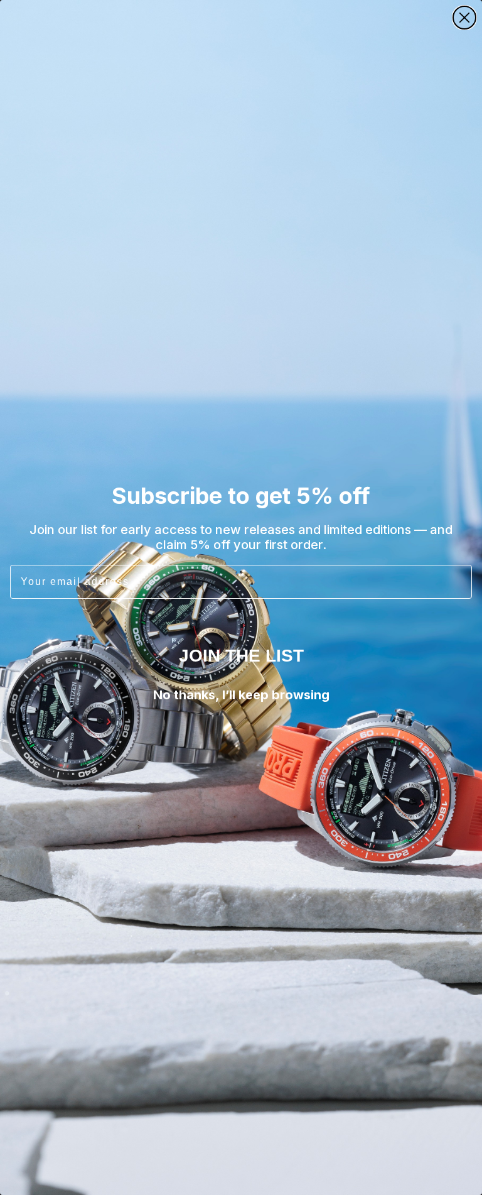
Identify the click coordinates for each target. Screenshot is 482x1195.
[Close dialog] (464, 17)
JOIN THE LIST (241, 655)
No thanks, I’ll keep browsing (241, 694)
